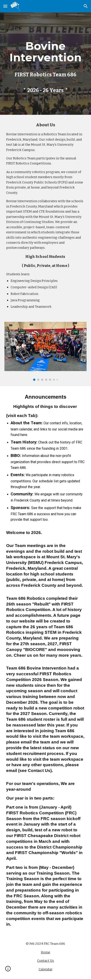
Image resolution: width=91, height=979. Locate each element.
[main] (45, 63)
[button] (5, 6)
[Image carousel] (45, 351)
